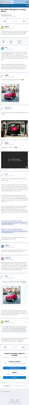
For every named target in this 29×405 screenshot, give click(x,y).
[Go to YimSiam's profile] (2, 246)
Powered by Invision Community (14, 402)
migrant (7, 26)
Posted (9, 28)
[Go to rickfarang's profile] (2, 258)
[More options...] (26, 27)
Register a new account (14, 368)
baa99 (6, 75)
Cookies (17, 400)
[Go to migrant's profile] (2, 27)
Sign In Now (14, 377)
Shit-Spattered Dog (6, 15)
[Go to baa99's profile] (2, 76)
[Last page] (27, 21)
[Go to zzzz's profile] (2, 48)
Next (24, 21)
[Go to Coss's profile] (2, 175)
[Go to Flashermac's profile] (2, 108)
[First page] (2, 21)
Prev (5, 21)
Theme (11, 400)
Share (7, 386)
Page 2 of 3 (14, 21)
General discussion (12, 16)
